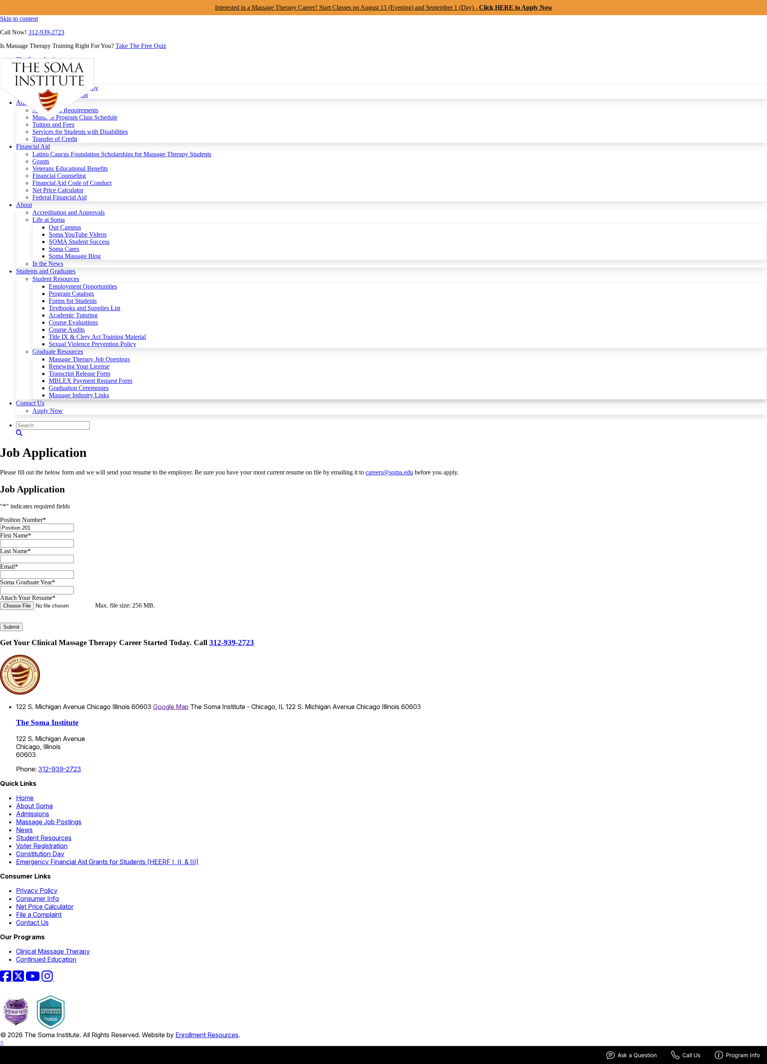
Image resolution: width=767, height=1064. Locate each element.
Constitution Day (40, 854)
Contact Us (30, 403)
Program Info (743, 1055)
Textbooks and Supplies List (84, 308)
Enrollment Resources (206, 1035)
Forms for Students (73, 300)
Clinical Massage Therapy (53, 951)
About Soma (34, 806)
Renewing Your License (79, 366)
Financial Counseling (59, 175)
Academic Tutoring (73, 315)
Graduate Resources (57, 351)
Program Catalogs (71, 293)
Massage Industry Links (79, 395)
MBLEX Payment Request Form (90, 380)
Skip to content (19, 18)
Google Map (171, 707)
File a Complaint (39, 915)
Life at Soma (48, 219)
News (24, 830)
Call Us (691, 1055)
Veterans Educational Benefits (70, 168)
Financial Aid (33, 146)
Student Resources (55, 278)
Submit (11, 627)
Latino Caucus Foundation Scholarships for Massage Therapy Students (121, 154)
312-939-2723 (46, 32)
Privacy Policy (37, 891)
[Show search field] (19, 433)
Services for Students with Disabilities (80, 131)
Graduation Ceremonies (79, 388)
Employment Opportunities (83, 286)
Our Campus (65, 227)
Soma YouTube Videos (78, 234)
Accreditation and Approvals (68, 212)
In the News (47, 263)
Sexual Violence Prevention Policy (92, 344)
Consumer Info (37, 899)
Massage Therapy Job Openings (89, 359)
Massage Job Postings (48, 822)
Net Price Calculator (57, 190)
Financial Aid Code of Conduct (71, 182)
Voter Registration (42, 846)
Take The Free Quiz (140, 45)
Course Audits (67, 329)
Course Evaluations (73, 322)
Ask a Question (637, 1055)
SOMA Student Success (79, 241)
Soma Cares (64, 248)
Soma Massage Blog (75, 256)
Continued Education (46, 959)
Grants (40, 161)
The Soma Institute (47, 722)
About (24, 204)
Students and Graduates (46, 271)
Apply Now (47, 410)
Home (25, 798)
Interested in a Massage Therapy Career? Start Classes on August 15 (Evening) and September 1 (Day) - (383, 7)
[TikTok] (59, 978)
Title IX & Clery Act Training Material (97, 336)
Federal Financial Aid (59, 197)
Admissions (32, 814)
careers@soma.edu (389, 472)
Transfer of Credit (54, 138)
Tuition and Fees (53, 124)
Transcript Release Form (79, 373)
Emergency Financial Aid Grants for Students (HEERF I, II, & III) (107, 862)
